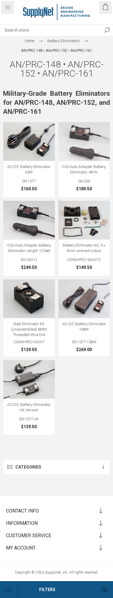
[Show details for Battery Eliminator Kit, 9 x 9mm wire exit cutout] (84, 220)
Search (107, 30)
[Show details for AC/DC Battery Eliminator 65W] (29, 141)
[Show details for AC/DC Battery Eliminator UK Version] (29, 379)
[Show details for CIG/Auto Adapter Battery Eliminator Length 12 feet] (29, 220)
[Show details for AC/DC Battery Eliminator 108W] (84, 298)
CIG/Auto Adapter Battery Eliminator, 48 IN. (84, 169)
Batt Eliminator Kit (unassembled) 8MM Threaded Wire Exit (29, 329)
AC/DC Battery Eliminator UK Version (29, 407)
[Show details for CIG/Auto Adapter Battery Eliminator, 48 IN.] (84, 141)
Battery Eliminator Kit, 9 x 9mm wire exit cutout (84, 248)
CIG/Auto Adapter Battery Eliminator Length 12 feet (29, 248)
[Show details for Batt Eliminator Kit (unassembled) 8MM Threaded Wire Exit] (29, 298)
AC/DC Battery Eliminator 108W (84, 327)
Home (29, 41)
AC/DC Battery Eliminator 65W (29, 169)
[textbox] (50, 30)
